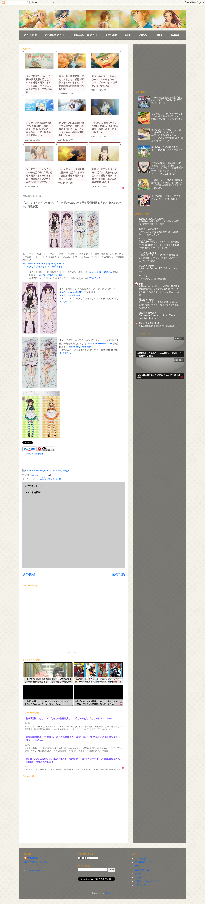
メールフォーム (35, 870)
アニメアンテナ (146, 265)
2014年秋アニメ (55, 35)
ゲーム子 (143, 276)
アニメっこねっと (148, 252)
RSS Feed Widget (73, 653)
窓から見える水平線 (149, 323)
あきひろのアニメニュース (152, 218)
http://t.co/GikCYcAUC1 (50, 275)
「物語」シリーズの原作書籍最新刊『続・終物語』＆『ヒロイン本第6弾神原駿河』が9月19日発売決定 (167, 184)
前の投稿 (118, 574)
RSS (159, 34)
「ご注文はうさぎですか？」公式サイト (42, 266)
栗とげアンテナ (146, 299)
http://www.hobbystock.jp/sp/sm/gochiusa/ (43, 263)
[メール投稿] (49, 475)
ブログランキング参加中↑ (33, 454)
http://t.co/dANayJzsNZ (70, 292)
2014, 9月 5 (94, 278)
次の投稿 (28, 574)
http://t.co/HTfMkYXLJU (100, 343)
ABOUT (144, 34)
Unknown (32, 858)
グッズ (34, 478)
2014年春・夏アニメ (85, 35)
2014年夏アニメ (143, 862)
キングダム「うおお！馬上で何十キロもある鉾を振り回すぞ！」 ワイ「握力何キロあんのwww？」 (159, 305)
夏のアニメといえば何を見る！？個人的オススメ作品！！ (167, 148)
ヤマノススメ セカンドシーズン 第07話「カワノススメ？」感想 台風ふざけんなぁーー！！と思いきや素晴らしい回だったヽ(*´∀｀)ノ (167, 135)
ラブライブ (140, 885)
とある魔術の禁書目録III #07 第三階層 (156, 326)
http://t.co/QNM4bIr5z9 (80, 346)
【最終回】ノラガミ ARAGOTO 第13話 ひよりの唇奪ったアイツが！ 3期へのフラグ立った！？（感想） (158, 258)
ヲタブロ (143, 283)
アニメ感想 (140, 858)
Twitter (175, 34)
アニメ (138, 866)
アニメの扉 (29, 15)
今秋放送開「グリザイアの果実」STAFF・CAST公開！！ (165, 197)
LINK (128, 34)
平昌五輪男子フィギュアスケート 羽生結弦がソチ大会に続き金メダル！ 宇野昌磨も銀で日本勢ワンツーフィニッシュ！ (159, 245)
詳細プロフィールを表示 (36, 862)
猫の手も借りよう (148, 312)
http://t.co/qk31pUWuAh (100, 272)
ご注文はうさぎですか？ (51, 478)
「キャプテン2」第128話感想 (152, 279)
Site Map (111, 34)
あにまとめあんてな (149, 229)
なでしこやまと (146, 239)
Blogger (108, 893)
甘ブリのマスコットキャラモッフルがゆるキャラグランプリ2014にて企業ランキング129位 (167, 116)
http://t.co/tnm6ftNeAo (70, 295)
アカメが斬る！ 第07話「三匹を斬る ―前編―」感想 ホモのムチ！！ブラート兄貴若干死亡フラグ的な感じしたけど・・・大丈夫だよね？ (167, 168)
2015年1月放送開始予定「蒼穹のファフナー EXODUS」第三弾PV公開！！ (166, 100)
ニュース (139, 877)
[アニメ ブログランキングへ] (46, 450)
